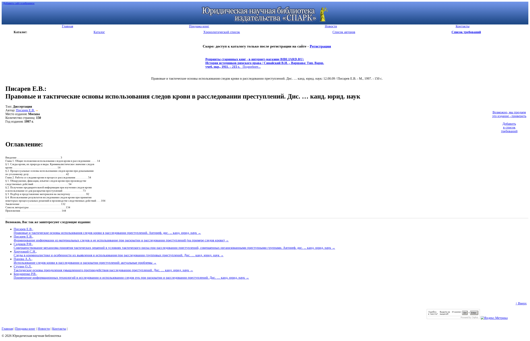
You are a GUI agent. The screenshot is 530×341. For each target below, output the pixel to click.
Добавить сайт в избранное (19, 3)
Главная (7, 328)
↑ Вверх (521, 303)
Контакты (59, 328)
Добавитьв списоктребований (509, 127)
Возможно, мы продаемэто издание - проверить (509, 114)
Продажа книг (25, 328)
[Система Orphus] (453, 318)
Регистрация (320, 46)
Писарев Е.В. (25, 110)
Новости (44, 328)
